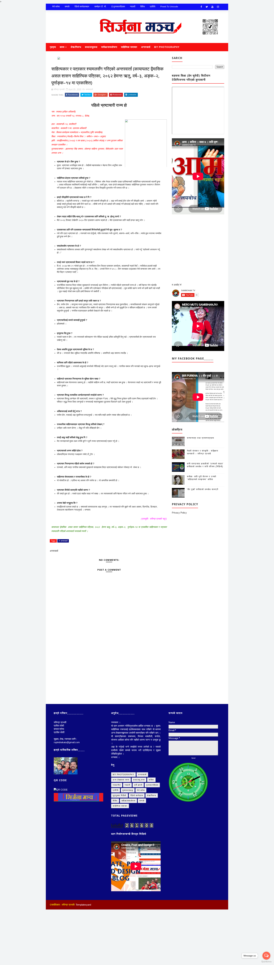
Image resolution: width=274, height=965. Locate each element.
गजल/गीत (117, 840)
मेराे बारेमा (56, 6)
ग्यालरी (132, 6)
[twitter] (206, 6)
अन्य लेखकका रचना (121, 835)
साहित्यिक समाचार (129, 47)
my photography (123, 830)
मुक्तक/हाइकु (127, 846)
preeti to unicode (169, 6)
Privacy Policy (179, 512)
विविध (142, 6)
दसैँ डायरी (138, 840)
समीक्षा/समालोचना (109, 47)
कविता (151, 835)
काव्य (62, 47)
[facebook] (201, 6)
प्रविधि (152, 6)
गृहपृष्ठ (53, 47)
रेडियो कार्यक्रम (136, 851)
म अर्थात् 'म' (177, 284)
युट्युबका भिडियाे (119, 851)
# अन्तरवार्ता (63, 596)
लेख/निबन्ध (76, 47)
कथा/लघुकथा (91, 47)
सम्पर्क (67, 6)
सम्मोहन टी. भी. (100, 6)
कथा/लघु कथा (139, 835)
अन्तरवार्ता (145, 47)
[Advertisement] (109, 717)
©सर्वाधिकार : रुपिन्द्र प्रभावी (62, 960)
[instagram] (217, 6)
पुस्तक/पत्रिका (152, 840)
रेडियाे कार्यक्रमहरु (82, 6)
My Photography (166, 47)
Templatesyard (83, 960)
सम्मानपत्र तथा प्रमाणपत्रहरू (200, 438)
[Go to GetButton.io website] (266, 962)
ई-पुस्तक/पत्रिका (118, 6)
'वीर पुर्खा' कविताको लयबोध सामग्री (202, 489)
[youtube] (212, 6)
